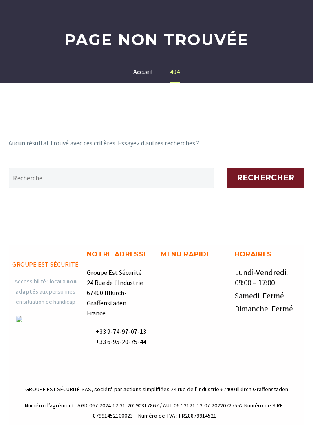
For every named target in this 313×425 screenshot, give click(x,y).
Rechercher (265, 177)
